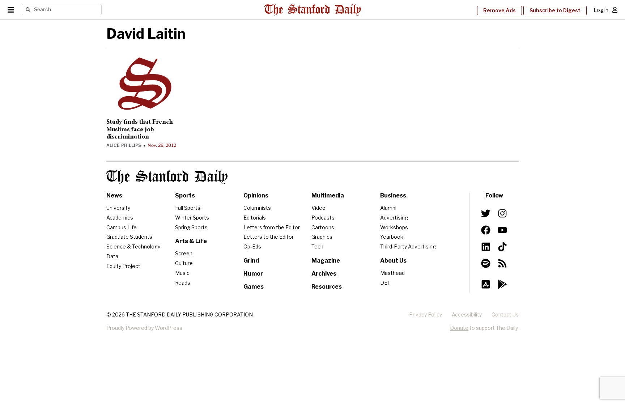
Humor (253, 273)
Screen (183, 253)
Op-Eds (252, 246)
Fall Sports (187, 208)
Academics (119, 217)
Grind (251, 260)
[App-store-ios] (485, 284)
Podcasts (323, 217)
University (118, 208)
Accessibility (467, 314)
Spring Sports (191, 227)
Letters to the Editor (268, 237)
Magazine (325, 260)
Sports (185, 195)
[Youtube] (502, 230)
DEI (384, 283)
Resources (326, 286)
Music (182, 273)
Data (112, 256)
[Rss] (502, 263)
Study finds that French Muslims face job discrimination (139, 129)
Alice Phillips (123, 145)
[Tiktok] (502, 246)
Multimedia (327, 195)
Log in (601, 10)
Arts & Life (191, 241)
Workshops (394, 227)
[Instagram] (502, 213)
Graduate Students (129, 237)
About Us (393, 260)
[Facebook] (485, 230)
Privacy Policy (425, 314)
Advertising (394, 217)
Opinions (255, 195)
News (114, 195)
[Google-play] (502, 284)
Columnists (257, 208)
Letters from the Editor (271, 227)
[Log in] (615, 10)
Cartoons (322, 227)
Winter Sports (192, 217)
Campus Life (121, 227)
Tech (317, 246)
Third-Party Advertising (408, 246)
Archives (323, 273)
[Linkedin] (485, 246)
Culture (184, 263)
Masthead (392, 273)
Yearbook (391, 237)
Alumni (388, 208)
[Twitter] (485, 213)
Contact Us (505, 314)
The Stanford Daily (167, 177)
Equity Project (123, 266)
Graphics (321, 237)
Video (318, 208)
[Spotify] (485, 263)
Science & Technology (133, 246)
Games (253, 286)
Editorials (254, 217)
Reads (182, 283)
